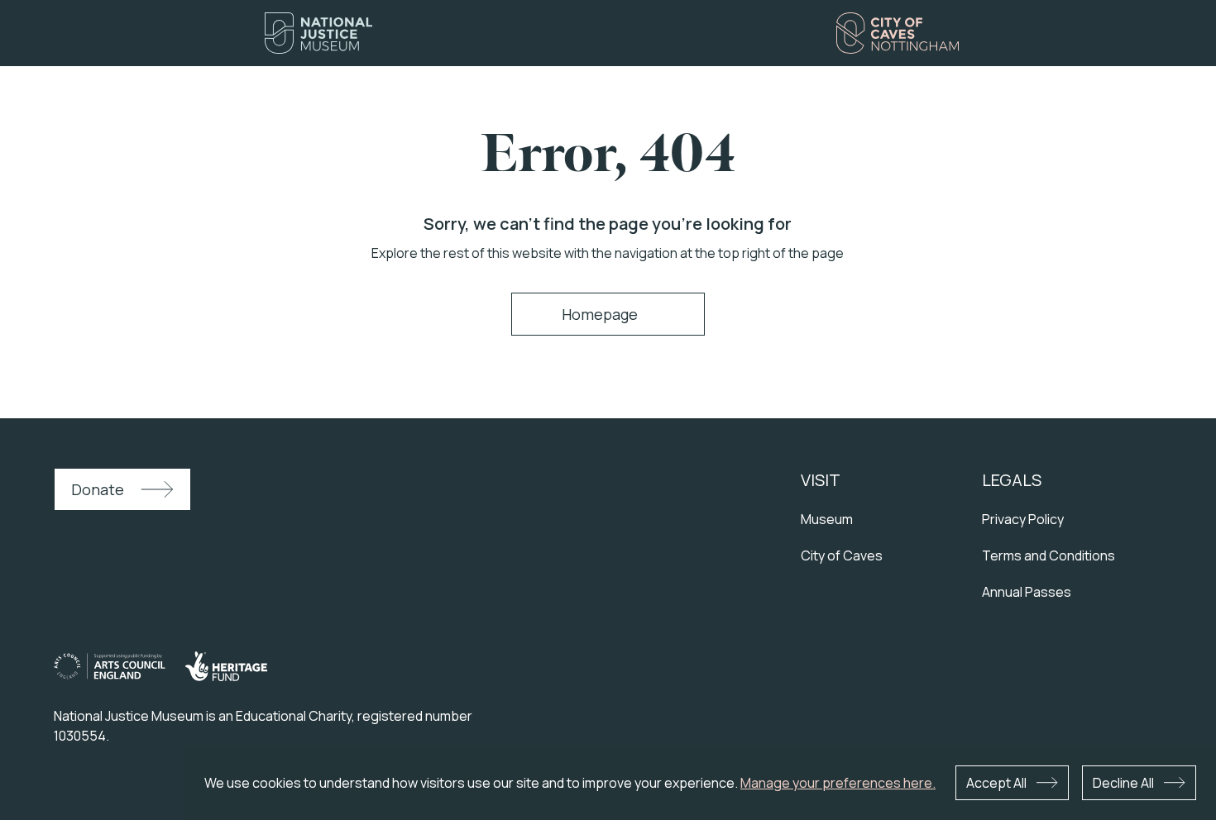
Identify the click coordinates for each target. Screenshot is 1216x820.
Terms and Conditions (1048, 555)
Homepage (600, 314)
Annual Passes (1026, 592)
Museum (827, 519)
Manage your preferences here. (838, 782)
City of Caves (842, 555)
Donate (97, 489)
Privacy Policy (1023, 519)
